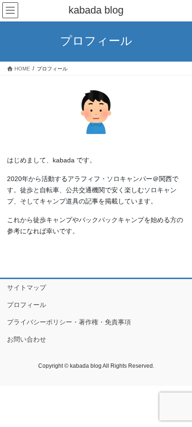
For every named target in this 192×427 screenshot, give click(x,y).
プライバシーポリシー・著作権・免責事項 (69, 322)
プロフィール (26, 304)
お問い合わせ (26, 339)
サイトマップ (26, 287)
